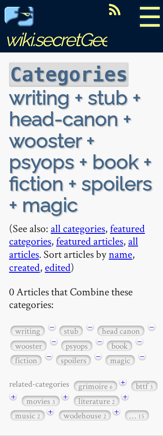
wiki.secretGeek (62, 39)
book (119, 346)
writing (27, 331)
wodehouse (84, 415)
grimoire (95, 386)
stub (71, 331)
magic (120, 360)
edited (58, 267)
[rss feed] (114, 9)
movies (40, 401)
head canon (121, 331)
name (120, 254)
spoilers (73, 360)
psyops (77, 346)
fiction (26, 360)
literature (96, 401)
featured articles (89, 241)
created (24, 267)
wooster (28, 346)
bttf (144, 386)
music (27, 415)
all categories (78, 228)
